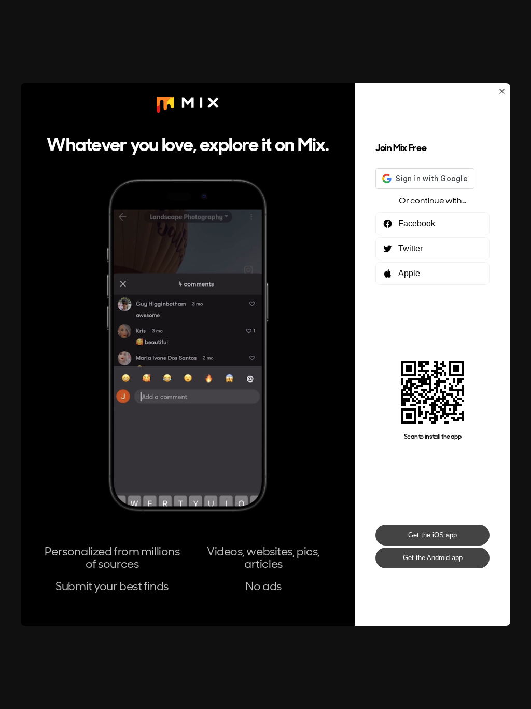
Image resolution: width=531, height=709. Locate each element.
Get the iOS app (432, 535)
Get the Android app (433, 558)
